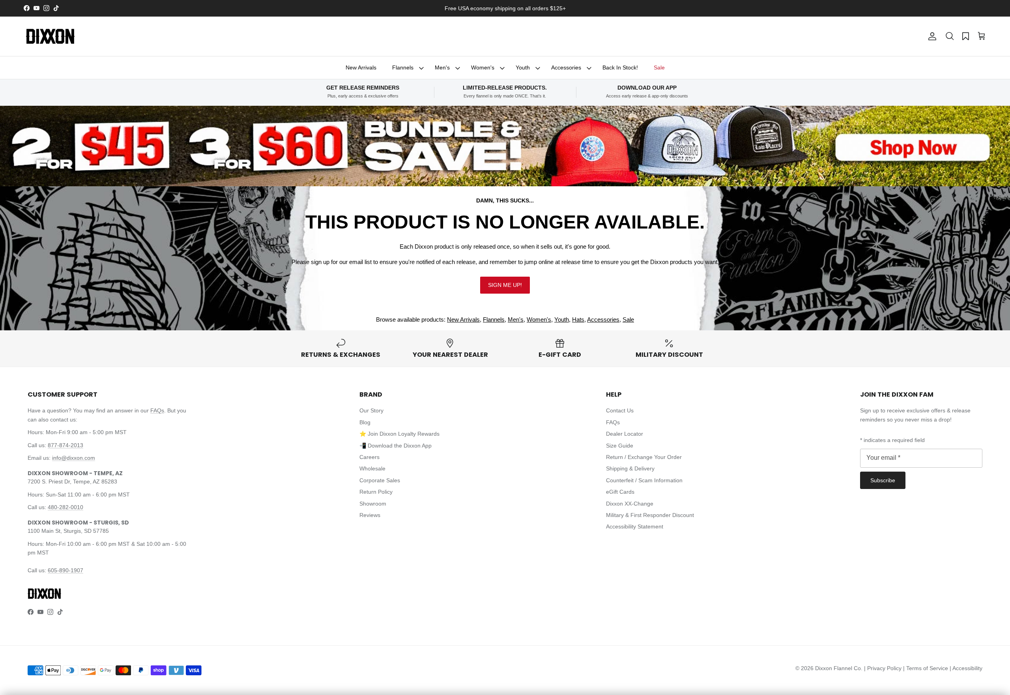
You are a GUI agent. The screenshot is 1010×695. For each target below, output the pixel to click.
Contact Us (620, 410)
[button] (949, 36)
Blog (364, 422)
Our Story (371, 410)
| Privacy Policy (883, 668)
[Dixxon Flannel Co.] (50, 36)
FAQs (157, 410)
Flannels (402, 67)
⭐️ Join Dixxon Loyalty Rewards (399, 434)
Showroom (372, 503)
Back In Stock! (620, 67)
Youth (523, 67)
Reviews (369, 515)
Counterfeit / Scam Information (644, 480)
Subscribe (882, 480)
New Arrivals (361, 67)
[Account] (930, 36)
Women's (482, 67)
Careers (369, 457)
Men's (442, 67)
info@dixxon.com (73, 458)
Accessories (566, 67)
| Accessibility (966, 668)
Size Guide (619, 445)
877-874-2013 (65, 445)
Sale (659, 67)
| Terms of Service (926, 668)
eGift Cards (620, 492)
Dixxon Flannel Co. (838, 668)
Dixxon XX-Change (629, 503)
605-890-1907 (65, 570)
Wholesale (372, 468)
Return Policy (376, 492)
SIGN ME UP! (505, 285)
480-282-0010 (65, 507)
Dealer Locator (624, 434)
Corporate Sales (379, 480)
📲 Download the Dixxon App (395, 445)
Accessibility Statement (634, 526)
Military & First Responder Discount (650, 515)
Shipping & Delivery (630, 468)
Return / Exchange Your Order (644, 457)
